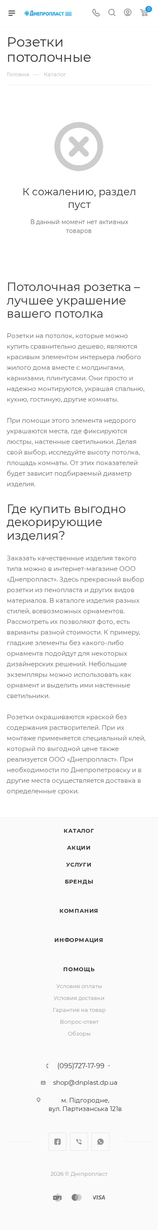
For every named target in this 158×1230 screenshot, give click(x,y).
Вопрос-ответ (79, 1021)
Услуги (79, 864)
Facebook (57, 1142)
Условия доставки (79, 998)
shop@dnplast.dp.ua (85, 1082)
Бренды (79, 881)
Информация (79, 939)
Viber (79, 1142)
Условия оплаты (79, 986)
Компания (79, 910)
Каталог (79, 830)
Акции (79, 847)
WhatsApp (100, 1142)
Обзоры (79, 1033)
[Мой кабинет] (127, 13)
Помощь (79, 969)
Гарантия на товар (79, 1009)
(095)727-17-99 (80, 1066)
